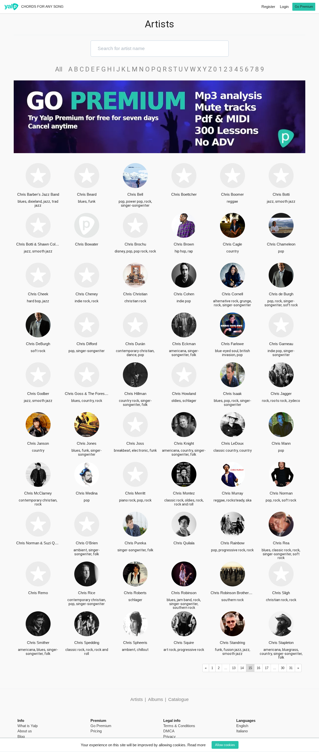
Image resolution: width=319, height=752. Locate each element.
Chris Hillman (135, 393)
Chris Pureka (135, 543)
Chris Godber (38, 393)
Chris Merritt (135, 493)
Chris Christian (135, 294)
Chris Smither (38, 642)
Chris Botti (281, 194)
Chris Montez (184, 493)
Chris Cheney (87, 294)
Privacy (169, 736)
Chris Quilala (183, 543)
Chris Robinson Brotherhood (232, 593)
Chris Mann (281, 443)
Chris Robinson (183, 593)
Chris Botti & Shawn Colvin (38, 244)
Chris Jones (86, 443)
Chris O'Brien (87, 543)
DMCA (168, 731)
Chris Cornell (232, 294)
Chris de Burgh (281, 294)
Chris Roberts (135, 593)
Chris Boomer (232, 194)
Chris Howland (184, 393)
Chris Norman (281, 493)
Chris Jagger (281, 393)
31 (291, 668)
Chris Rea (281, 543)
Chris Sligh (281, 593)
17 (266, 668)
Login (284, 6)
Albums (155, 699)
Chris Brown (184, 244)
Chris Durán (135, 344)
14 (242, 668)
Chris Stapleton (281, 642)
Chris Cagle (232, 244)
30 (282, 668)
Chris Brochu (135, 244)
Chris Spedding (86, 642)
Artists (136, 699)
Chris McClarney (38, 493)
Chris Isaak (232, 393)
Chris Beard (86, 194)
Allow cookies (225, 745)
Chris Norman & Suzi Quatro (38, 543)
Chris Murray (232, 493)
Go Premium (304, 6)
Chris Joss (135, 443)
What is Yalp (27, 726)
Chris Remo (38, 593)
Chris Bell (135, 194)
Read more (196, 745)
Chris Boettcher (184, 194)
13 (234, 668)
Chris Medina (86, 493)
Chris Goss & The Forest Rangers (86, 393)
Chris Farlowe (232, 344)
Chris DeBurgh (38, 344)
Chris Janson (38, 443)
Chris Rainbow (232, 543)
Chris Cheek (38, 294)
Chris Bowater (86, 244)
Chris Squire (184, 642)
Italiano (242, 731)
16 (258, 668)
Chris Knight (184, 443)
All (61, 69)
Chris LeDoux (232, 443)
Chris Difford (87, 344)
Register (268, 6)
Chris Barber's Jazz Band (38, 194)
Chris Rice (86, 593)
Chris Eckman (184, 344)
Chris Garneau (281, 344)
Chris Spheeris (135, 642)
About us (24, 731)
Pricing (96, 731)
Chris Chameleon (281, 244)
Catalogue (178, 699)
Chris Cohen (184, 294)
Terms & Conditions (179, 726)
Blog (21, 736)
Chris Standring (232, 642)
